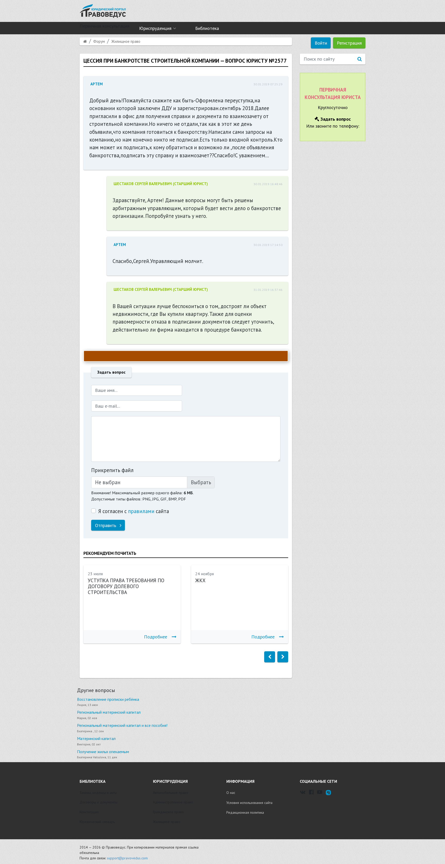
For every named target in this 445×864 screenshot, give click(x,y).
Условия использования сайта (249, 802)
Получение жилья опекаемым (103, 751)
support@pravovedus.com (127, 858)
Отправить (106, 525)
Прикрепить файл (112, 470)
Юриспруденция (155, 28)
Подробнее (155, 637)
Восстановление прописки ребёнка (108, 699)
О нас (230, 792)
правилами (141, 511)
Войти (321, 43)
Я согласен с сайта (133, 511)
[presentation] (269, 656)
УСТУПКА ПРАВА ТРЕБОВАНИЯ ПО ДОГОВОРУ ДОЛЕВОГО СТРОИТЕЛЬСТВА (126, 586)
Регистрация (349, 43)
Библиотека (207, 28)
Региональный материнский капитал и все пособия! (122, 725)
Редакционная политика (245, 812)
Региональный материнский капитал (109, 712)
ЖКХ (200, 580)
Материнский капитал (96, 738)
